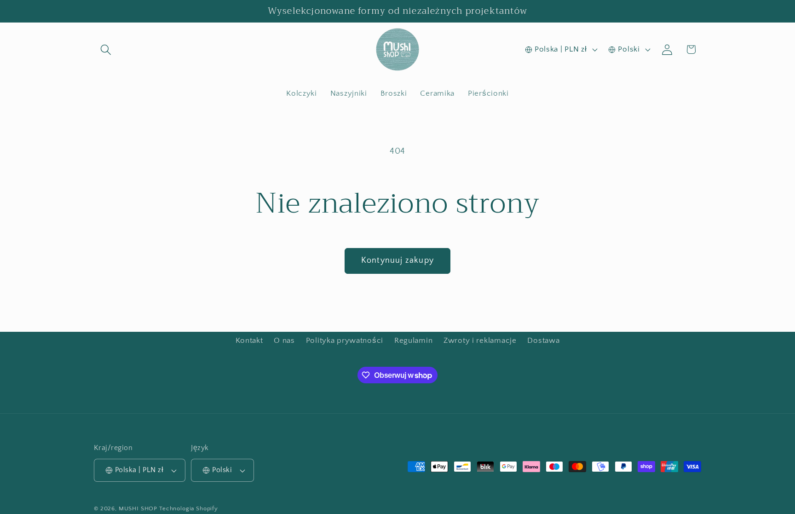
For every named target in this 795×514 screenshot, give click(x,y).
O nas (284, 340)
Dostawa (543, 340)
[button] (106, 49)
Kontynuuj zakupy (397, 260)
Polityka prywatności (344, 340)
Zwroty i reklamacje (480, 340)
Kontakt (249, 340)
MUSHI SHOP (138, 508)
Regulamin (413, 340)
